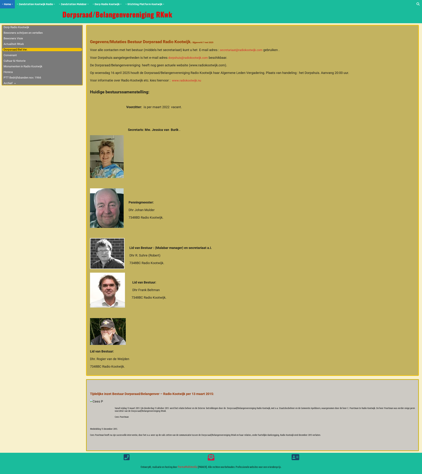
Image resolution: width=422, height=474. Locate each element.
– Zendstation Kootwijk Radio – (36, 4)
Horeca (8, 72)
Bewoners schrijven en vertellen (23, 32)
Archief (8, 83)
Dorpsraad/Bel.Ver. (15, 49)
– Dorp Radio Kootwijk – (107, 4)
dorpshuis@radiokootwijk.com (188, 57)
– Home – (7, 4)
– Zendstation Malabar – (74, 4)
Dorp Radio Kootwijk (16, 27)
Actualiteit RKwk (14, 44)
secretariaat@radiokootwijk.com (241, 50)
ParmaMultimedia (187, 466)
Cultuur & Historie (15, 60)
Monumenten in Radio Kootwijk (23, 66)
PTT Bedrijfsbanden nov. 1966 (22, 77)
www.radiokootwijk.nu (186, 80)
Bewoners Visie (13, 38)
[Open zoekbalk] (418, 4)
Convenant (10, 55)
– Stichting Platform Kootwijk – (144, 4)
